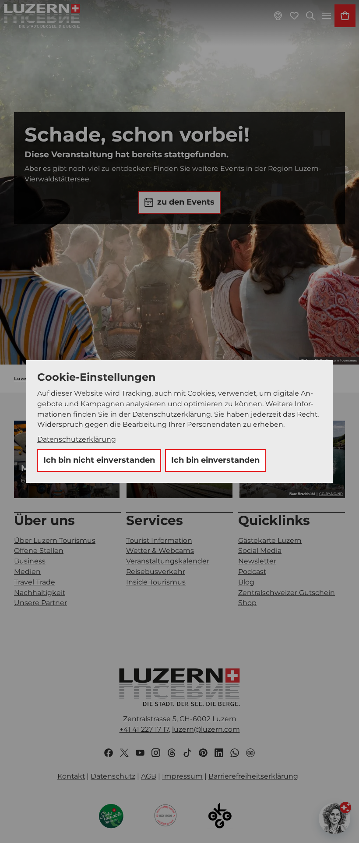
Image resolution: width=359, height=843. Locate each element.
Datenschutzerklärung (76, 439)
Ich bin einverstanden (215, 460)
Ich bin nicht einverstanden (99, 460)
